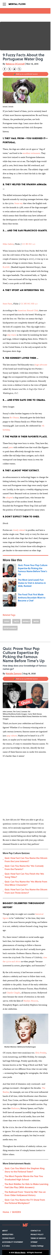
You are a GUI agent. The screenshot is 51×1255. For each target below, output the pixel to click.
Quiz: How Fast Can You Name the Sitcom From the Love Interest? (26, 859)
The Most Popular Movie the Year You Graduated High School (24, 1178)
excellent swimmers (31, 153)
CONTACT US (36, 1230)
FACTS (16, 621)
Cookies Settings (37, 1246)
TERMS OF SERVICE (38, 1238)
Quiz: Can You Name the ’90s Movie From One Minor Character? (26, 883)
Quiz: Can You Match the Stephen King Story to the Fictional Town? (24, 1170)
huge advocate (41, 364)
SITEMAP (34, 1242)
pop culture (12, 735)
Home (6, 1212)
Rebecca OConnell (15, 63)
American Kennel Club (28, 310)
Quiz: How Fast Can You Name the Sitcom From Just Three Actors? (26, 891)
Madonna (15, 1108)
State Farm (7, 303)
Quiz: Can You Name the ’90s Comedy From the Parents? (24, 867)
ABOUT (5, 1230)
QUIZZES (16, 1212)
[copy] (19, 69)
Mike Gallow (8, 244)
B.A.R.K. (6, 267)
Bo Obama (14, 417)
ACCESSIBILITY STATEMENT (12, 1242)
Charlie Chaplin (13, 992)
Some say (18, 203)
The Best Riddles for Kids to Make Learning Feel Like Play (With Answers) (26, 1185)
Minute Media (20, 1252)
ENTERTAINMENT (10, 628)
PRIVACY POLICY (37, 1234)
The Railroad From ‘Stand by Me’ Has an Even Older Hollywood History (25, 1193)
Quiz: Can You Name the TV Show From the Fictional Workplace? (25, 1201)
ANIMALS (26, 621)
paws (11, 447)
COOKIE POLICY (8, 1238)
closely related (19, 530)
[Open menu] (4, 4)
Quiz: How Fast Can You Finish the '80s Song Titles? (24, 875)
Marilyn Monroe (30, 1000)
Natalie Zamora (13, 673)
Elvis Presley (40, 1052)
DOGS (6, 621)
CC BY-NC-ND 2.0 (29, 303)
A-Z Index (6, 1246)
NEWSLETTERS (7, 1234)
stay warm (11, 334)
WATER (36, 621)
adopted (9, 497)
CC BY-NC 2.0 (28, 244)
